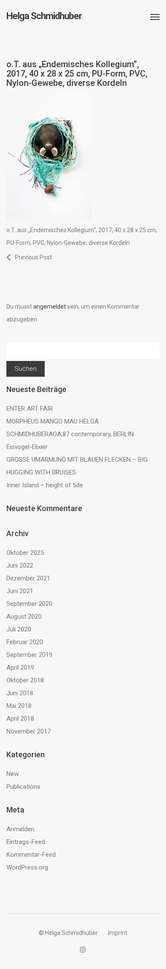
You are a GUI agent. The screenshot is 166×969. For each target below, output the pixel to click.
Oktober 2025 (25, 553)
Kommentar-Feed (31, 854)
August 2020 (24, 616)
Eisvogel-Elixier (27, 447)
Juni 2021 (19, 591)
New (12, 774)
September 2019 (29, 655)
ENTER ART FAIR (29, 408)
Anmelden (20, 829)
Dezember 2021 (28, 578)
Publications (23, 786)
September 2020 (29, 604)
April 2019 (20, 667)
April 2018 (20, 718)
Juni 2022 (19, 565)
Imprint (117, 932)
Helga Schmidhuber (44, 16)
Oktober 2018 (25, 680)
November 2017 (28, 731)
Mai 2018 (18, 706)
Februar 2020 (24, 642)
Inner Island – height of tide (44, 485)
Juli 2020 (18, 629)
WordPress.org (27, 867)
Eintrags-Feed (25, 842)
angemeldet (49, 306)
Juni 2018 (19, 693)
